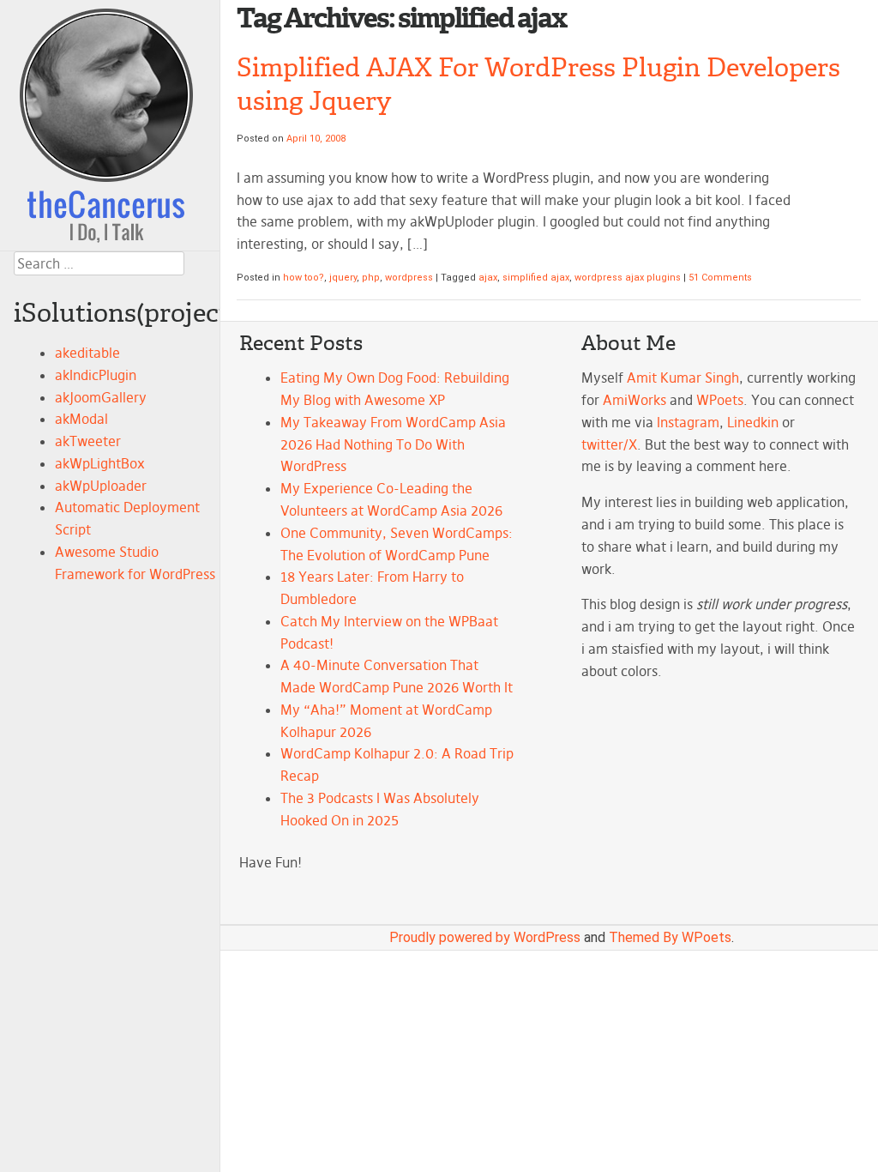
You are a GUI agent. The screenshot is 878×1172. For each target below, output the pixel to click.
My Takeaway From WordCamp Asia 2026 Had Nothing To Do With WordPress (393, 444)
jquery (343, 277)
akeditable (87, 352)
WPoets (719, 399)
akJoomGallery (101, 397)
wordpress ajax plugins (627, 277)
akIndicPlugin (95, 375)
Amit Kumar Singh (683, 377)
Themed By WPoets (670, 937)
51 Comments (720, 277)
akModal (81, 418)
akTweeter (88, 441)
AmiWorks (634, 399)
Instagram (688, 422)
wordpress (409, 277)
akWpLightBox (100, 463)
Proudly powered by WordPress (484, 937)
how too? (303, 277)
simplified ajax (535, 277)
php (371, 277)
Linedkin (753, 422)
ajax (487, 277)
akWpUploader (101, 485)
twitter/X (609, 444)
